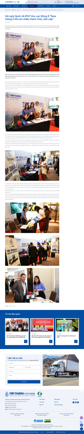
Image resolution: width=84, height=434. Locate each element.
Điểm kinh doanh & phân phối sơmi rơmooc (17, 414)
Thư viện (48, 6)
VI (78, 6)
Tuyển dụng (40, 6)
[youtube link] (76, 402)
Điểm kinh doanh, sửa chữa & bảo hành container (42, 414)
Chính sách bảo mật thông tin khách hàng (28, 432)
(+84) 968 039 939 (34, 360)
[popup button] (81, 428)
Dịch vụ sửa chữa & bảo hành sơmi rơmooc (66, 414)
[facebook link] (11, 306)
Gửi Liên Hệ (24, 381)
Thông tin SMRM (49, 432)
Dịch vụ (56, 402)
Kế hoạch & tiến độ (60, 432)
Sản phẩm (57, 399)
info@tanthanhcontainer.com (72, 2)
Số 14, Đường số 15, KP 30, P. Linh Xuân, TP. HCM (15, 401)
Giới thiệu (8, 6)
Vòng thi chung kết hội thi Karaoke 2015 (66, 336)
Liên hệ (54, 6)
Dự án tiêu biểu (58, 404)
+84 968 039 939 (69, 1)
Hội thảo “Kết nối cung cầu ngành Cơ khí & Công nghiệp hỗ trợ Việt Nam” (42, 336)
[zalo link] (78, 402)
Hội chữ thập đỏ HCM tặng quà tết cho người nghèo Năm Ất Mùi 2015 (16, 336)
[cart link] (73, 6)
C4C (42, 432)
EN (76, 6)
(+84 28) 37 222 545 (11, 403)
